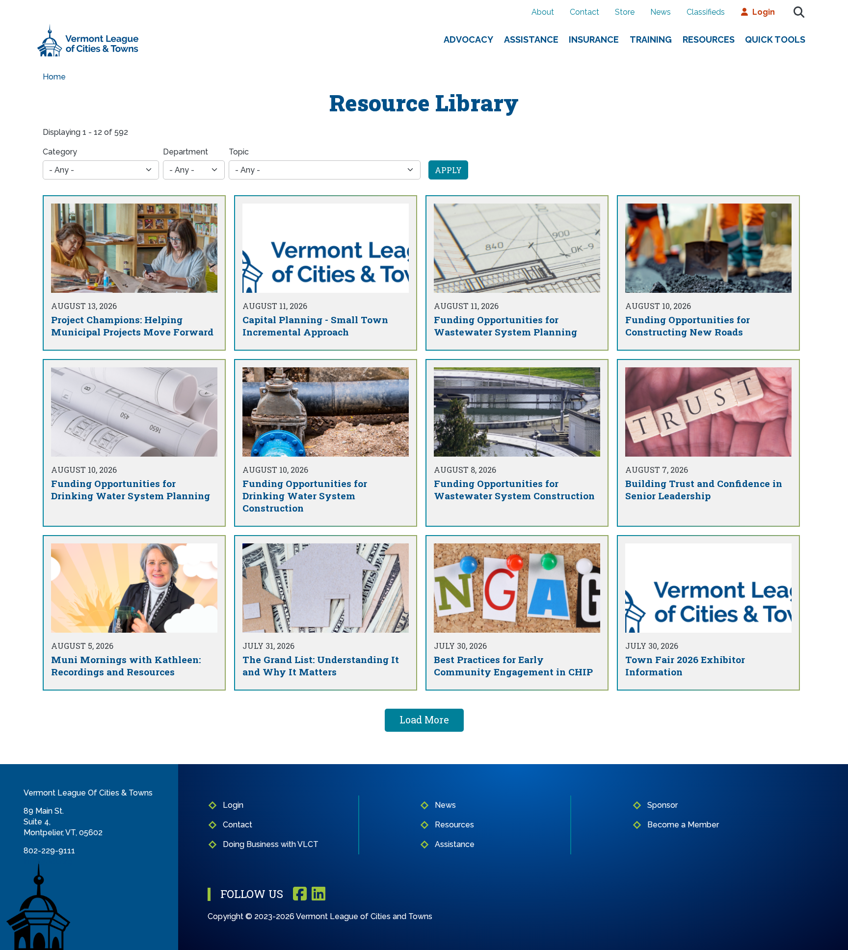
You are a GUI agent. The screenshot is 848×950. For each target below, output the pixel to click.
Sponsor (662, 805)
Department (185, 151)
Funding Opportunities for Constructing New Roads (687, 325)
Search (799, 12)
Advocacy (468, 39)
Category (60, 151)
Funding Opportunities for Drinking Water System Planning (130, 489)
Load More (424, 719)
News (660, 12)
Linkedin (318, 894)
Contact (584, 12)
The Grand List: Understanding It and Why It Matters (320, 665)
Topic (239, 151)
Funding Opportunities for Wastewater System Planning (505, 325)
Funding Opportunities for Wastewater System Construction (514, 489)
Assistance (531, 39)
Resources (709, 39)
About (542, 12)
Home (54, 76)
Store (625, 12)
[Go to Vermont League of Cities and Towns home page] (88, 27)
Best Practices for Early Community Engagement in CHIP (513, 665)
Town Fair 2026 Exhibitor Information (685, 665)
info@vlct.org (48, 861)
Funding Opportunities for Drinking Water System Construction (304, 495)
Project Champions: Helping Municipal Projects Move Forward (132, 325)
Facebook (300, 894)
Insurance (594, 39)
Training (651, 39)
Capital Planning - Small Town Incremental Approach (315, 325)
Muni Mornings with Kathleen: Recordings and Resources (126, 665)
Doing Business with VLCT (270, 844)
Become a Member (683, 824)
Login (763, 12)
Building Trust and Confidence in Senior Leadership (703, 489)
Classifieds (706, 12)
